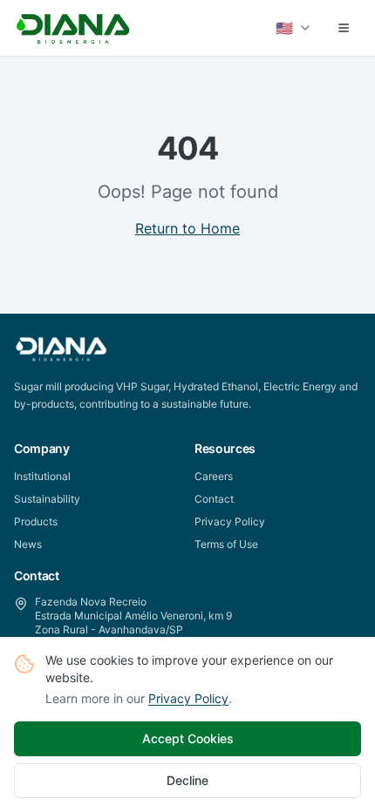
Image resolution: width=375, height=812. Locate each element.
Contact (214, 498)
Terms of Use (226, 544)
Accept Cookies (188, 738)
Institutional (42, 476)
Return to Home (187, 228)
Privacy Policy (188, 698)
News (28, 544)
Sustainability (47, 498)
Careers (213, 476)
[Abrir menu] (343, 27)
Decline (187, 780)
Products (36, 521)
